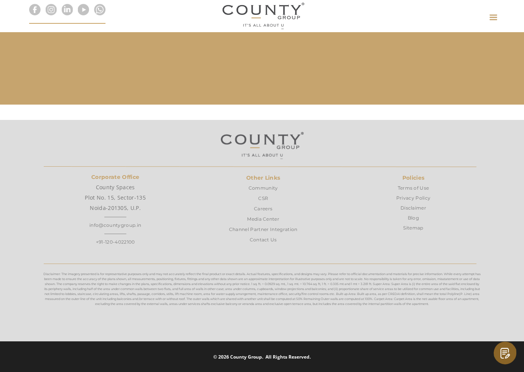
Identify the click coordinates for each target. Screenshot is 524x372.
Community (263, 188)
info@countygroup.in (115, 225)
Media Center (263, 219)
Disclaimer (413, 208)
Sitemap (413, 228)
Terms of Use (413, 188)
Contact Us (263, 240)
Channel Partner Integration (263, 229)
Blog (413, 218)
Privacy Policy (413, 198)
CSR (263, 198)
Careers (263, 208)
